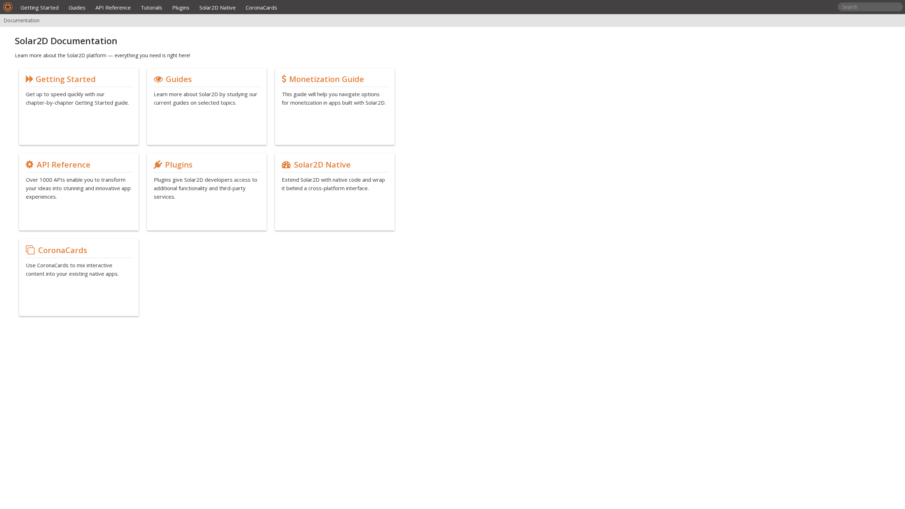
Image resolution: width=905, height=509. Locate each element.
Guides (77, 7)
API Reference (113, 7)
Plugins (180, 7)
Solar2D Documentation (66, 41)
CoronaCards (261, 7)
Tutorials (151, 7)
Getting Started (40, 7)
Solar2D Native (217, 7)
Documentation (22, 20)
